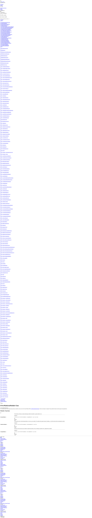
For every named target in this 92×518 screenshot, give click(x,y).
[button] (46, 0)
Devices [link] (1, 456)
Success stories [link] (2, 457)
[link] (2, 1)
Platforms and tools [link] (3, 480)
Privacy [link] (1, 461)
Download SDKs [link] (3, 499)
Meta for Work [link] (2, 474)
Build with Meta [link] (2, 438)
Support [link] (1, 463)
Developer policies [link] (3, 460)
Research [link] (1, 444)
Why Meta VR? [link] (2, 453)
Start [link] (1, 450)
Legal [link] (1, 512)
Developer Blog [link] (2, 447)
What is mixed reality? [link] (3, 454)
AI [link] (0, 441)
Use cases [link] (1, 458)
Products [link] (1, 445)
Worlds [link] (1, 493)
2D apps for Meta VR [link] (3, 455)
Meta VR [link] (1, 440)
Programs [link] (1, 449)
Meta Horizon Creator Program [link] (5, 451)
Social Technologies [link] (3, 439)
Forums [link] (1, 462)
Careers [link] (1, 443)
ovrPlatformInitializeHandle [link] (35, 408)
